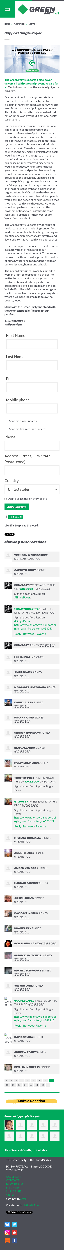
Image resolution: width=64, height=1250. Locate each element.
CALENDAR (13, 1176)
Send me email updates (24, 421)
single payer (15, 516)
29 (13, 1085)
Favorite (41, 633)
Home (7, 24)
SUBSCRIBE (13, 1191)
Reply (17, 633)
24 (33, 1080)
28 (7, 1085)
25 (39, 1080)
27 (51, 1080)
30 (19, 1085)
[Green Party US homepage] (38, 9)
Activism (33, 24)
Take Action (19, 24)
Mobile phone (18, 399)
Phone (10, 437)
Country (12, 480)
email (23, 1198)
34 (37, 1085)
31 (25, 1085)
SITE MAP (12, 1187)
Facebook (26, 589)
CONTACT (13, 1180)
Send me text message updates (28, 429)
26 (45, 1080)
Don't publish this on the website (28, 498)
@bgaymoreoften (27, 609)
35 (43, 1085)
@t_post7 (21, 801)
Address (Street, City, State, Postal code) (28, 458)
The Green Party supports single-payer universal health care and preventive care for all (32, 83)
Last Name (15, 356)
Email (11, 378)
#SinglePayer (22, 597)
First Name (15, 335)
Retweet (28, 633)
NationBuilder (31, 1205)
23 (27, 1080)
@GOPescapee (24, 1000)
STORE (10, 1195)
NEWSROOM (14, 1184)
